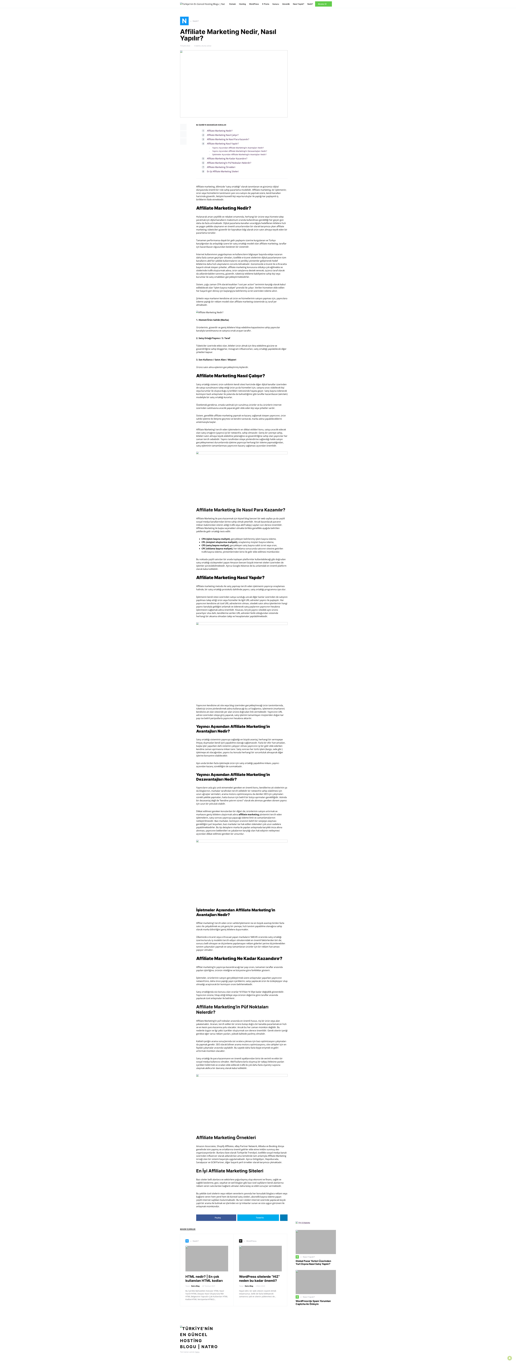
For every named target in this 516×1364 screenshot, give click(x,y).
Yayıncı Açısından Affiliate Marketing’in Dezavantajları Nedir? (239, 151)
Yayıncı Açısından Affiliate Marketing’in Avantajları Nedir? (238, 147)
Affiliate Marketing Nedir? (219, 130)
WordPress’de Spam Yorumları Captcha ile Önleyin (313, 1303)
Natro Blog (195, 1286)
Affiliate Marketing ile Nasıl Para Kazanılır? (228, 139)
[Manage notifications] (510, 1358)
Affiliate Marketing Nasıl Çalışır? (223, 135)
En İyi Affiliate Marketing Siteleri (223, 171)
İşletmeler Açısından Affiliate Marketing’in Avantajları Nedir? (239, 154)
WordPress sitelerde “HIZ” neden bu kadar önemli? (259, 1279)
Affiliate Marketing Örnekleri (221, 167)
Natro (197, 1352)
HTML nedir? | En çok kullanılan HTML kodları (204, 1279)
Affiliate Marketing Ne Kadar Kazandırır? (227, 158)
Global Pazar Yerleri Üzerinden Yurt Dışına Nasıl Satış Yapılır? (313, 1263)
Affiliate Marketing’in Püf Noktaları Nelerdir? (229, 162)
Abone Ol (322, 4)
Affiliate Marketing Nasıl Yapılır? (223, 143)
